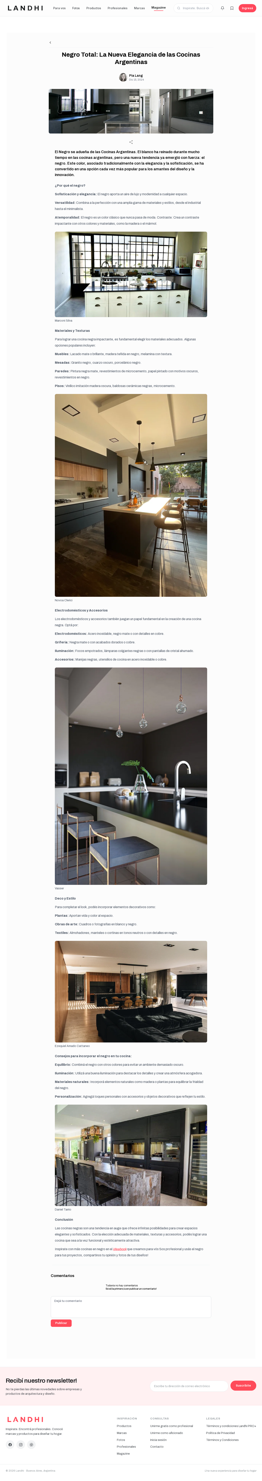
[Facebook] (10, 1444)
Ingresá (247, 8)
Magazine (158, 7)
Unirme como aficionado (166, 1433)
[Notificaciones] (222, 8)
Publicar (61, 1323)
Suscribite (243, 1385)
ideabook (119, 1249)
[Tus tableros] (232, 8)
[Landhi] (25, 1419)
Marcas (139, 8)
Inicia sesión (158, 1440)
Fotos (76, 8)
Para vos (59, 8)
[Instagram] (20, 1444)
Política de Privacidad (220, 1433)
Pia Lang (136, 75)
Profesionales (118, 8)
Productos (93, 8)
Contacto (157, 1446)
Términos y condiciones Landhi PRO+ (231, 1426)
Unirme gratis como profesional (171, 1426)
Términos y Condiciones (222, 1440)
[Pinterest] (31, 1444)
